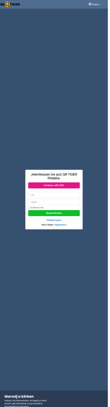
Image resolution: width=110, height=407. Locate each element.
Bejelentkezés (54, 213)
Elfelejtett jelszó (54, 220)
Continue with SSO (54, 185)
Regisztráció (60, 225)
